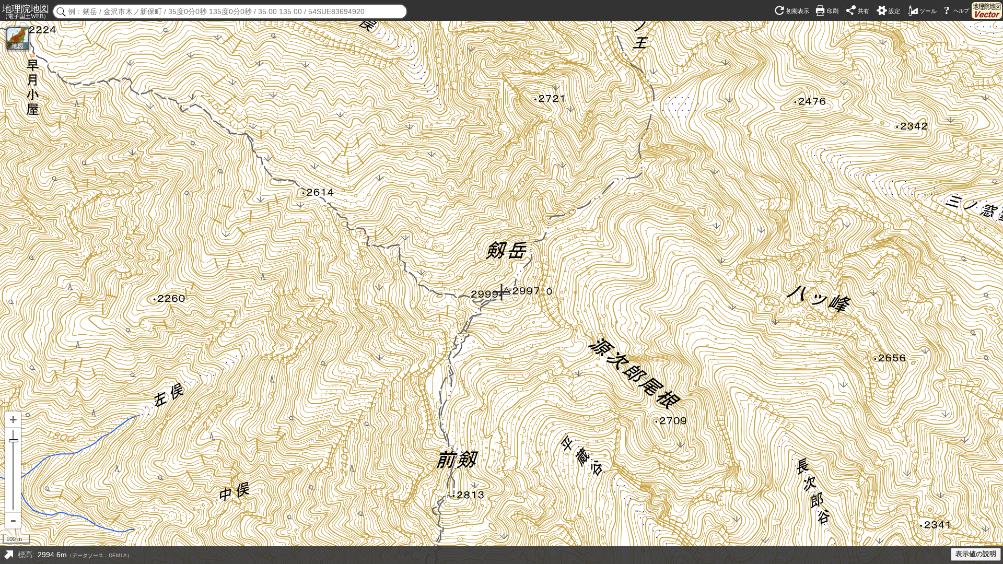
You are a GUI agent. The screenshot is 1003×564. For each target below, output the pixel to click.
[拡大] (13, 420)
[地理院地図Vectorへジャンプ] (987, 10)
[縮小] (13, 520)
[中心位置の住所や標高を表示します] (8, 555)
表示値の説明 (975, 554)
